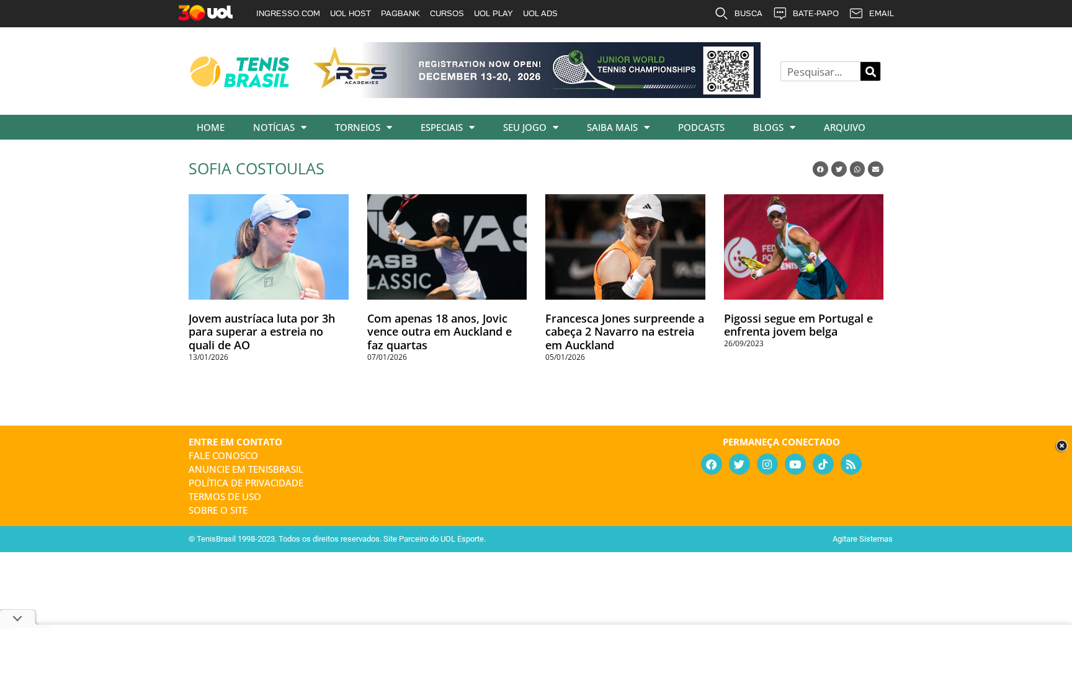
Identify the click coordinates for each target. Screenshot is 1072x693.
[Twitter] (739, 464)
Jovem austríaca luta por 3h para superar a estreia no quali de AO (262, 331)
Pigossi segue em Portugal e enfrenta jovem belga (798, 325)
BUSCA (748, 13)
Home (211, 127)
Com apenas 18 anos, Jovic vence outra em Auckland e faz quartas (439, 331)
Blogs (768, 127)
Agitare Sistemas (863, 538)
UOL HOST (350, 13)
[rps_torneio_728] (535, 93)
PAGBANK (400, 13)
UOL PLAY (493, 13)
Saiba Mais (612, 127)
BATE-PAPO (816, 13)
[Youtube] (795, 464)
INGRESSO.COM (288, 13)
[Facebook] (711, 464)
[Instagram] (767, 464)
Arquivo (844, 127)
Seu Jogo (525, 127)
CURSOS (447, 13)
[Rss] (851, 464)
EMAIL (881, 13)
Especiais (442, 127)
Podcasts (701, 127)
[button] (820, 169)
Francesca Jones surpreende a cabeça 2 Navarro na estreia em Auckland (624, 331)
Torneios (357, 127)
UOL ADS (540, 13)
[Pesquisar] (870, 71)
